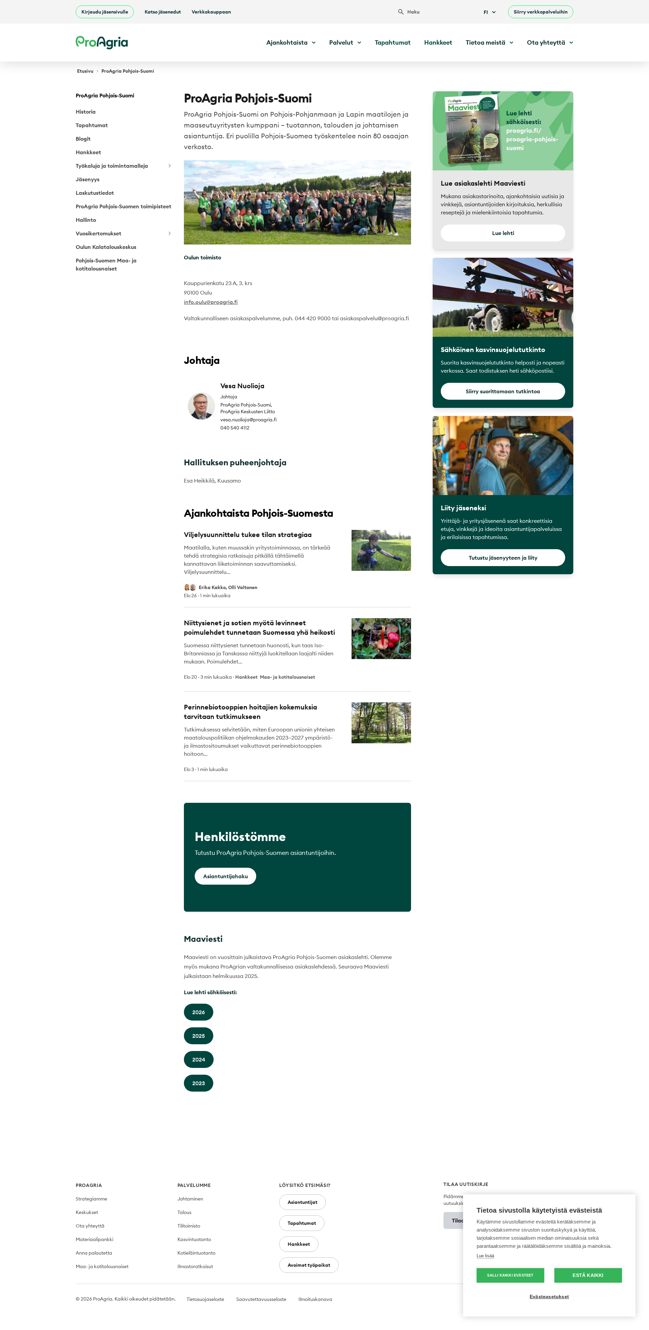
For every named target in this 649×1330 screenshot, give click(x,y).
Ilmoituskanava (315, 1299)
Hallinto (86, 219)
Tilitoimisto (188, 1226)
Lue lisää (485, 1255)
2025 (198, 1035)
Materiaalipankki (94, 1239)
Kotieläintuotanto (196, 1253)
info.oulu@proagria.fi (211, 302)
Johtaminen (190, 1199)
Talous (184, 1212)
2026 (198, 1012)
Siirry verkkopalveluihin (541, 12)
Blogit (83, 138)
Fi (486, 12)
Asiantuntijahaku (225, 876)
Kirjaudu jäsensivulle (104, 12)
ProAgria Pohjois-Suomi (105, 95)
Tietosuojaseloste (205, 1299)
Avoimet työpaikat (309, 1265)
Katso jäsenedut (163, 12)
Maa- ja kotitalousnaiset (102, 1266)
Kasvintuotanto (194, 1239)
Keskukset (87, 1212)
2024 (198, 1059)
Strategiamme (91, 1199)
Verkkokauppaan (211, 12)
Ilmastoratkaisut (195, 1266)
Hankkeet (438, 42)
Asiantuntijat (302, 1202)
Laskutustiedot (95, 192)
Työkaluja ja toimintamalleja (112, 165)
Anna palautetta (94, 1253)
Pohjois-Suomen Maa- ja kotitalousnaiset (106, 264)
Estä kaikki (588, 1275)
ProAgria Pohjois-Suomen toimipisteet (123, 206)
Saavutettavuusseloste (261, 1299)
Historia (86, 111)
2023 (198, 1083)
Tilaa (458, 1220)
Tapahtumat (393, 42)
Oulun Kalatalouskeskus (106, 246)
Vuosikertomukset (98, 233)
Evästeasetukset (549, 1296)
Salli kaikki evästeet (510, 1275)
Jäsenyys (87, 179)
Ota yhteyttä (90, 1226)
